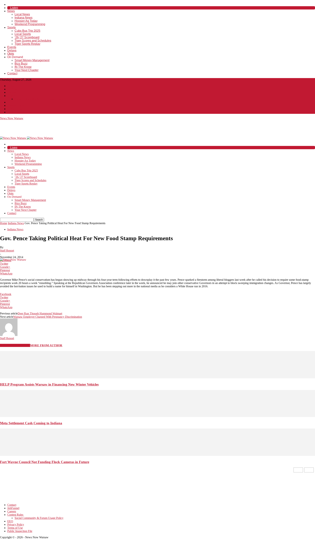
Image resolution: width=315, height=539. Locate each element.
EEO (10, 102)
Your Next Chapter (26, 70)
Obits (10, 53)
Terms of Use (15, 108)
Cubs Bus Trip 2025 (27, 30)
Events (11, 47)
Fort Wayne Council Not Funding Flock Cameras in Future (44, 462)
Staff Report (7, 250)
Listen (13, 7)
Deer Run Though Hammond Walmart (40, 313)
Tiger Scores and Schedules (33, 40)
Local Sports (23, 34)
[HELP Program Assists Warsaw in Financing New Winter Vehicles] (157, 377)
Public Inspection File (19, 112)
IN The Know (23, 66)
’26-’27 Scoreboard (27, 37)
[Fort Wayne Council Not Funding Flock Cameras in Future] (157, 454)
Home (3, 223)
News (11, 11)
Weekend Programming (30, 24)
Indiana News (23, 17)
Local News (22, 14)
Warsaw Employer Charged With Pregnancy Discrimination (47, 316)
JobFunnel (13, 89)
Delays (11, 50)
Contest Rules (15, 95)
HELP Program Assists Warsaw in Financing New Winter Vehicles (49, 384)
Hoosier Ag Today (26, 20)
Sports (11, 27)
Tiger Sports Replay (27, 43)
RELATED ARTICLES (15, 345)
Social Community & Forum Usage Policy (39, 99)
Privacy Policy (15, 105)
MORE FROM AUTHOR (46, 345)
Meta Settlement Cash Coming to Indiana (31, 423)
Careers (11, 92)
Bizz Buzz (21, 63)
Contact (12, 73)
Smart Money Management (32, 60)
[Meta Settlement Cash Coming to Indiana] (157, 416)
